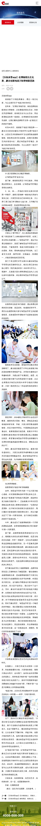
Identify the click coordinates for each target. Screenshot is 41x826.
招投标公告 (33, 22)
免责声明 (31, 822)
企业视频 (20, 22)
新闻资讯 (8, 22)
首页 (3, 71)
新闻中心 (9, 71)
